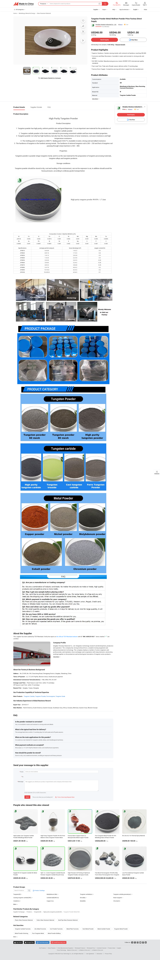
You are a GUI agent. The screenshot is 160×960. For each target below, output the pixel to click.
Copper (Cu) (50, 901)
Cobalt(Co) (16, 901)
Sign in (145, 5)
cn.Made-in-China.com (97, 950)
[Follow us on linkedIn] (146, 942)
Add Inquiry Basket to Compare (51, 78)
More (15, 937)
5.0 (124, 109)
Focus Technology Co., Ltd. (67, 953)
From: (22, 772)
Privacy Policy (108, 953)
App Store (18, 942)
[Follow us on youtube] (140, 942)
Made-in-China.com (72, 950)
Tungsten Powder (40, 696)
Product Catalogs (39, 890)
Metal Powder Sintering (21, 933)
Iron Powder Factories (56, 929)
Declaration (99, 953)
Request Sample (120, 44)
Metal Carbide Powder (104, 929)
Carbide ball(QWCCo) (53, 897)
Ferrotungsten (50, 696)
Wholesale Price (91, 948)
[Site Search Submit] (105, 4)
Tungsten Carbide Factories (23, 929)
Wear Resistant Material (44, 13)
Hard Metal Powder (88, 929)
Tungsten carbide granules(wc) (122, 894)
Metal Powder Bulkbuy (54, 933)
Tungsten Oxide (60, 696)
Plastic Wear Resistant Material (24, 920)
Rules (145, 9)
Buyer (104, 9)
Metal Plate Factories (72, 929)
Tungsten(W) (17, 894)
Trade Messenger (43, 942)
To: (23, 777)
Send (27, 797)
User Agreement (90, 953)
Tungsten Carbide (29, 696)
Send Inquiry (104, 40)
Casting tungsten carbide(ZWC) (22, 897)
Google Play (29, 942)
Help (113, 9)
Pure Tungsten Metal (38, 933)
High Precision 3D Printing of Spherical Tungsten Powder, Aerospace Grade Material (79, 875)
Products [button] (43, 4)
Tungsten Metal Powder (121, 929)
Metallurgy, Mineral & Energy (27, 13)
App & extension (124, 9)
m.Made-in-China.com (84, 950)
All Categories (20, 9)
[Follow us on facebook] (132, 942)
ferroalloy (82, 897)
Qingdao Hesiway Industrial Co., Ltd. (106, 24)
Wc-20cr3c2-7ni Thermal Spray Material (133, 835)
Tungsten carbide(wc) (86, 894)
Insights (119, 948)
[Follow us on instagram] (138, 942)
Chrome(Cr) (116, 901)
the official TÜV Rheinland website (67, 636)
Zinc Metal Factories (40, 929)
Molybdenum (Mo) (52, 894)
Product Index (111, 948)
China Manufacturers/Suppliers (65, 948)
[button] (99, 3)
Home (15, 13)
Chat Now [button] (134, 40)
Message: (21, 781)
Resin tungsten (117, 897)
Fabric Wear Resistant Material (45, 920)
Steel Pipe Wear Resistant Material (68, 920)
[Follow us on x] (135, 942)
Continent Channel (101, 948)
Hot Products (42, 948)
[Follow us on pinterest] (143, 942)
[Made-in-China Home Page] (23, 4)
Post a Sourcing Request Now (64, 797)
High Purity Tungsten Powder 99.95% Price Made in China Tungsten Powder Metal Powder (53, 837)
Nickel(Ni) (83, 901)
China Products (51, 948)
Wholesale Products (80, 948)
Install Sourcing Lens (59, 942)
